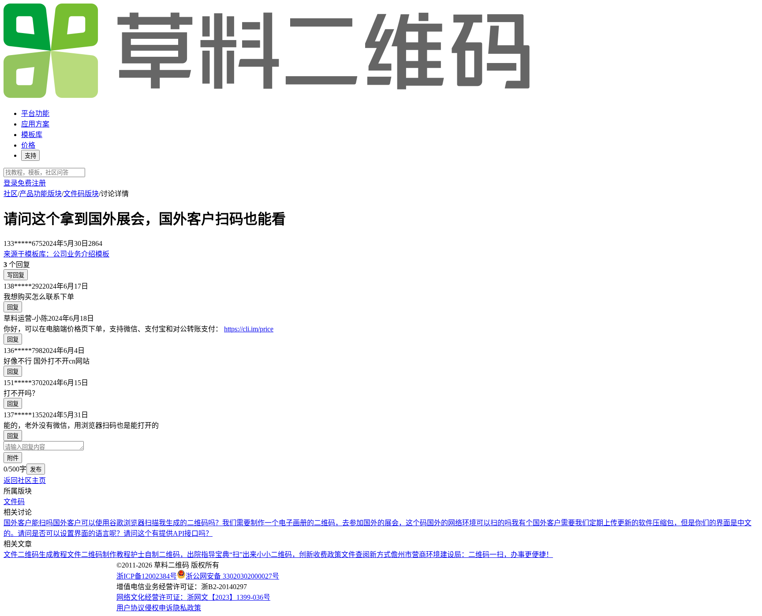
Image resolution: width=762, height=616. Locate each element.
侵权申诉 (159, 608)
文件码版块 (81, 193)
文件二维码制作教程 (99, 554)
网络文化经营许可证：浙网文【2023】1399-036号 (193, 597)
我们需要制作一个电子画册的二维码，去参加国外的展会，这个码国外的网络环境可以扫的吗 (367, 523)
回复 (13, 307)
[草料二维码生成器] (268, 96)
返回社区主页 (25, 480)
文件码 (14, 501)
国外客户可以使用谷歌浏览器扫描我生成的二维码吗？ (137, 523)
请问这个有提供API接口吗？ (168, 533)
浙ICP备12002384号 (146, 576)
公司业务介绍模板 (56, 254)
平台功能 (35, 113)
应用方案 (35, 124)
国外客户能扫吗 (28, 523)
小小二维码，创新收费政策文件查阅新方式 (324, 554)
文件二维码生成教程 (35, 554)
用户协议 (130, 608)
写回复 (15, 275)
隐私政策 (187, 608)
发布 (35, 469)
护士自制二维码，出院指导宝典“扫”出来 (194, 554)
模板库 (31, 134)
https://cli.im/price (248, 329)
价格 (28, 145)
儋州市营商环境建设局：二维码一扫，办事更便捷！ (472, 554)
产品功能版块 (40, 193)
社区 (11, 193)
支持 (30, 155)
